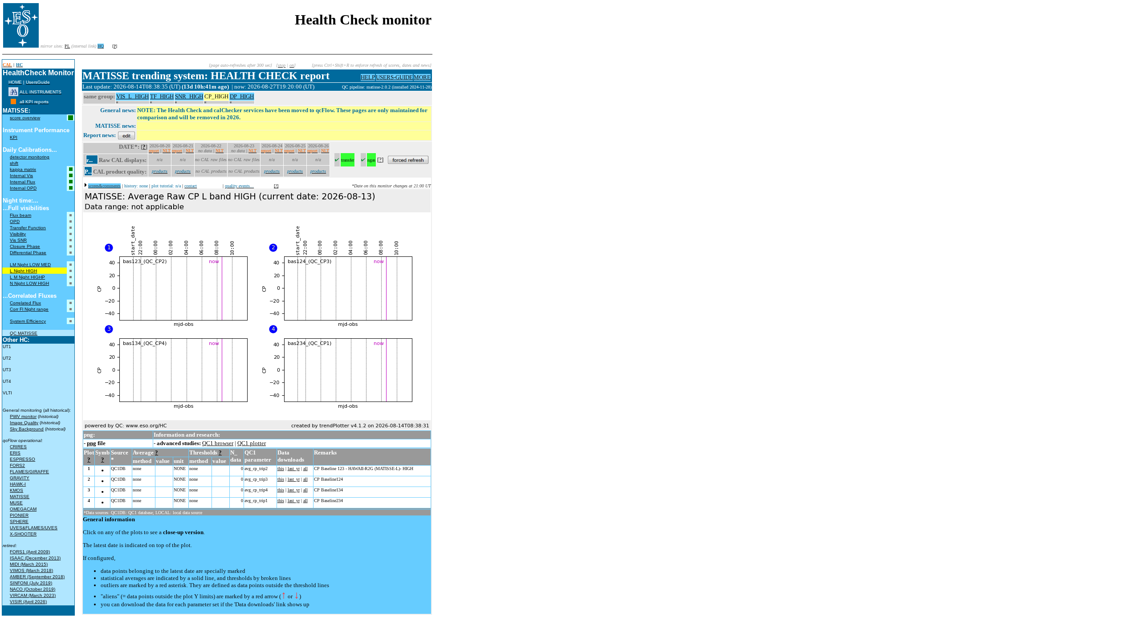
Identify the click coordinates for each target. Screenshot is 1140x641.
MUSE (16, 502)
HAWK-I (18, 484)
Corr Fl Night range (29, 309)
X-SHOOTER (23, 533)
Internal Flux (22, 181)
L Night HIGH (23, 270)
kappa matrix (23, 169)
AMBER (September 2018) (37, 576)
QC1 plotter (251, 443)
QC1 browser (217, 443)
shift (14, 163)
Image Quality (24, 422)
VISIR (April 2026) (28, 601)
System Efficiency (28, 321)
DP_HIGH (242, 96)
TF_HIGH (162, 96)
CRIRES (18, 446)
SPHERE (19, 521)
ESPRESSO (22, 459)
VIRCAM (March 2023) (33, 595)
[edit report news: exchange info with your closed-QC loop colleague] (126, 135)
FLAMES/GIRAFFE (29, 471)
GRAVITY (19, 477)
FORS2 (17, 465)
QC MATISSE (23, 333)
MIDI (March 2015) (29, 564)
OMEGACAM (23, 509)
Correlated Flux (25, 302)
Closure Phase (25, 246)
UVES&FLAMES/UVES (33, 527)
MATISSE (19, 496)
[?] (276, 185)
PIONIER (19, 515)
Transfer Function (28, 227)
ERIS (15, 452)
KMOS (16, 490)
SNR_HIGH (189, 96)
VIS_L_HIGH (132, 96)
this (280, 468)
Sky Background (27, 428)
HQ (101, 46)
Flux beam (20, 215)
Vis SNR (18, 240)
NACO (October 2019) (32, 589)
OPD (15, 221)
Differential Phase (28, 252)
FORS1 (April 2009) (30, 551)
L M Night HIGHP (27, 277)
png (91, 443)
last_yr (294, 468)
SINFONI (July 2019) (31, 582)
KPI (13, 137)
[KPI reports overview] (13, 101)
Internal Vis (21, 175)
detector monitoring (29, 156)
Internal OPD (23, 188)
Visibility (18, 233)
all (305, 468)
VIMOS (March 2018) (31, 570)
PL (67, 46)
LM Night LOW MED (30, 264)
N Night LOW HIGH (29, 283)
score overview (25, 117)
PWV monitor (23, 416)
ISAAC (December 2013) (35, 558)
